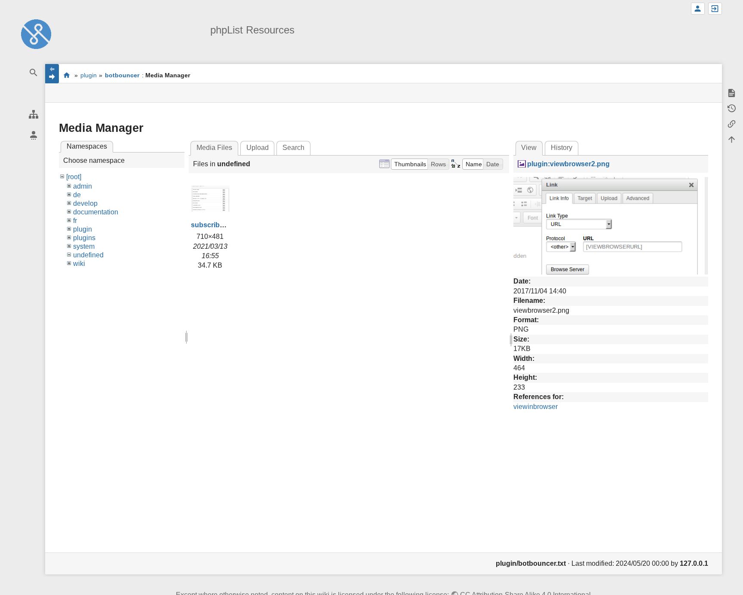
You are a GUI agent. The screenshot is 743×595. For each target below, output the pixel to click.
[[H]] (36, 33)
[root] (73, 176)
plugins (84, 237)
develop (85, 203)
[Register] (698, 9)
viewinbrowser (535, 406)
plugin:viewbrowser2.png (568, 164)
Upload (257, 147)
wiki (79, 263)
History (561, 147)
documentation (95, 212)
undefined (88, 255)
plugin (88, 75)
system (84, 246)
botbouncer (122, 75)
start (66, 75)
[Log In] (715, 9)
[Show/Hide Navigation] (52, 73)
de (77, 194)
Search (293, 147)
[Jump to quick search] (33, 72)
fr (75, 220)
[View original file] (610, 225)
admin (82, 186)
